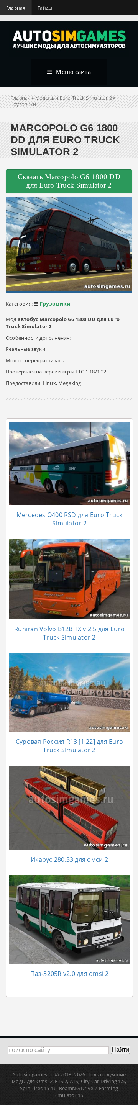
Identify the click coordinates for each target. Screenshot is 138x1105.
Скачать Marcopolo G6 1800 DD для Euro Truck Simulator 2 (69, 181)
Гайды (45, 8)
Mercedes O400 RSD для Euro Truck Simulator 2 (69, 519)
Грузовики (23, 104)
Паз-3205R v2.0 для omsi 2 (69, 973)
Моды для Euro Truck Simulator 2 (73, 97)
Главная (15, 8)
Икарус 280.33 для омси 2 (69, 859)
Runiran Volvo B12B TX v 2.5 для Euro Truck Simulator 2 (69, 633)
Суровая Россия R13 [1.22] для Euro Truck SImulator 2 (69, 745)
